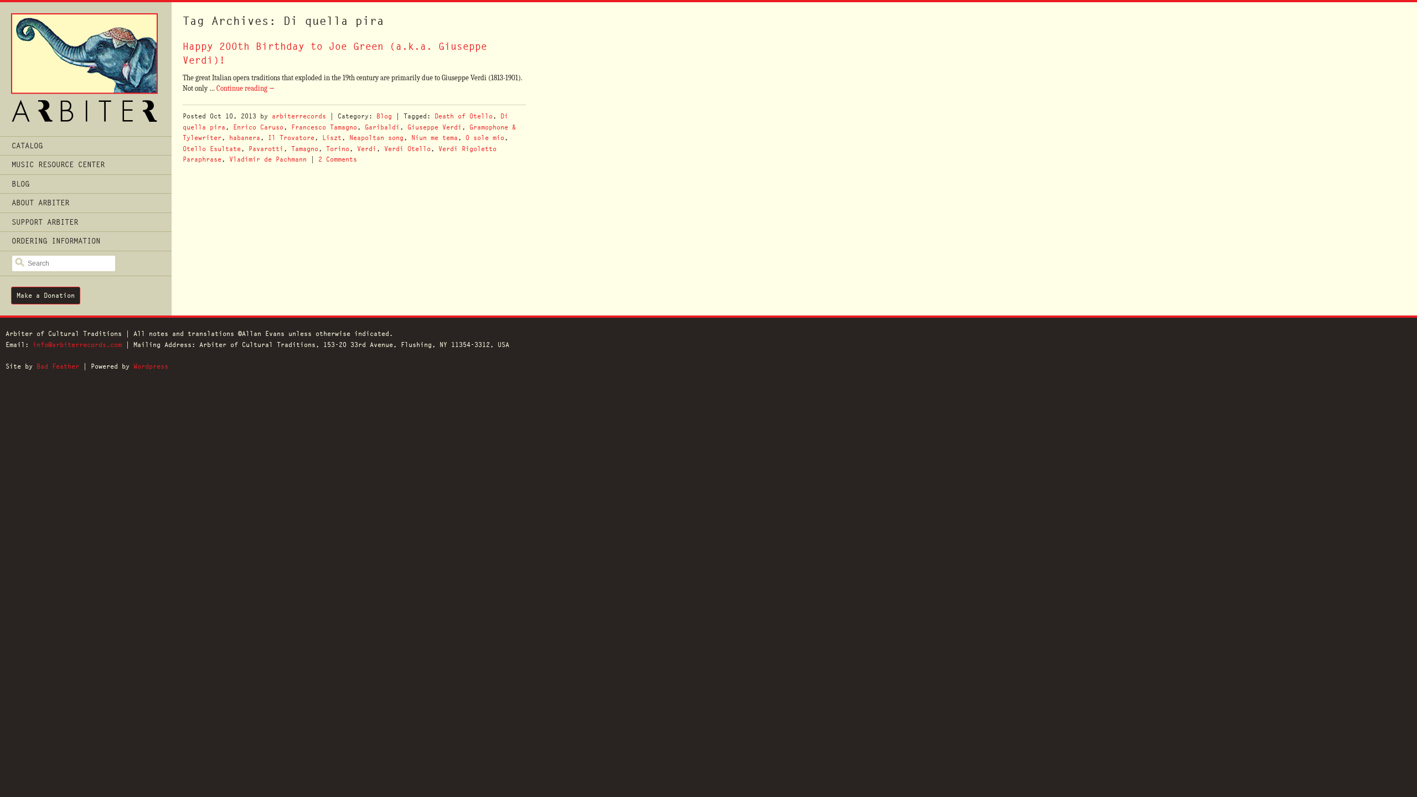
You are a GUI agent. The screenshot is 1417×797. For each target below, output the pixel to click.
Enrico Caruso (258, 127)
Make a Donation (46, 295)
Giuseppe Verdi (434, 127)
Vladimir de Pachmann (268, 159)
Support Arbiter (45, 222)
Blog (20, 184)
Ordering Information (56, 241)
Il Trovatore (291, 137)
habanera (244, 137)
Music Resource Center (58, 164)
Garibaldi (382, 127)
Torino (337, 148)
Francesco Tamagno (324, 127)
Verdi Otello (407, 148)
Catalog (27, 146)
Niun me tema (434, 137)
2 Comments (337, 159)
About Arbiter (40, 203)
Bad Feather (58, 366)
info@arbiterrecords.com (77, 344)
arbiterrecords (299, 116)
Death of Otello (464, 116)
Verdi (366, 148)
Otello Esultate (212, 148)
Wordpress (150, 366)
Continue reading (245, 88)
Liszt (332, 137)
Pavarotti (266, 148)
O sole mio (485, 137)
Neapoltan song (376, 137)
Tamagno (304, 148)
